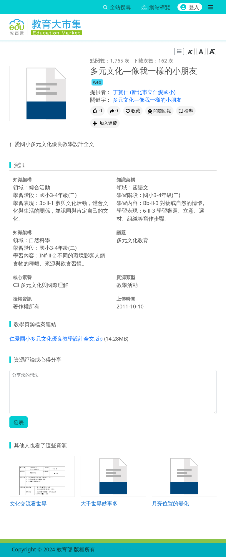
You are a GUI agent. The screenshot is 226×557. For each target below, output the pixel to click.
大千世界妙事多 (99, 503)
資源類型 (126, 277)
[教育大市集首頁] (45, 26)
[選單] (211, 7)
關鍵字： (100, 99)
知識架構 (22, 179)
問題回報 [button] (162, 111)
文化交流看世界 (28, 503)
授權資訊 (22, 298)
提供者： (100, 92)
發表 (18, 422)
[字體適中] (201, 51)
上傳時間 (126, 298)
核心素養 (22, 277)
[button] (133, 111)
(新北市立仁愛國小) (152, 92)
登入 (194, 7)
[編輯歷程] (179, 51)
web (97, 82)
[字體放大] (212, 51)
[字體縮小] (190, 51)
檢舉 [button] (188, 111)
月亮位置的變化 (170, 503)
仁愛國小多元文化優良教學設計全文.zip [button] (56, 338)
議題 (121, 232)
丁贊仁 (121, 92)
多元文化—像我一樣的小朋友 (147, 99)
